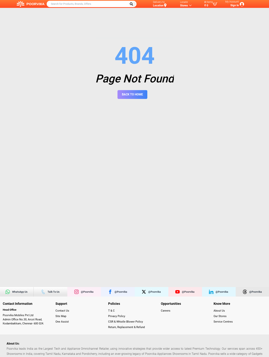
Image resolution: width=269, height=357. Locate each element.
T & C (111, 310)
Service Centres (223, 321)
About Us (219, 310)
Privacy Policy (116, 316)
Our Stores (220, 316)
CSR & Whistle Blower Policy (125, 321)
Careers (165, 310)
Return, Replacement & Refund (126, 327)
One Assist (62, 321)
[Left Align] (133, 4)
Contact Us (62, 310)
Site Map (60, 316)
